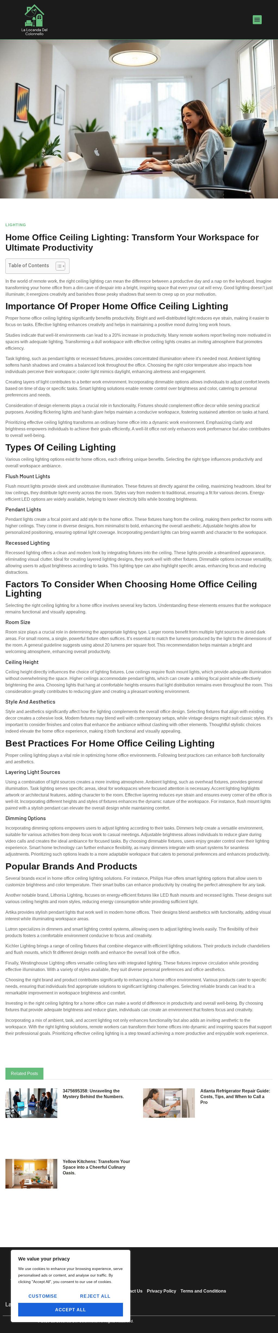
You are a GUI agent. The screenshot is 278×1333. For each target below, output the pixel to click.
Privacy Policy (161, 1291)
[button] (257, 19)
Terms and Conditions (203, 1291)
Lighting (15, 225)
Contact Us (131, 1291)
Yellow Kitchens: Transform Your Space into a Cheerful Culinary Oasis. (96, 1167)
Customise (43, 1296)
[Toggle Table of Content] (58, 266)
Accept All (70, 1309)
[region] (70, 1286)
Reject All (95, 1296)
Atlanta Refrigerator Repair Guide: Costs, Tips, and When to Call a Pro (235, 1097)
